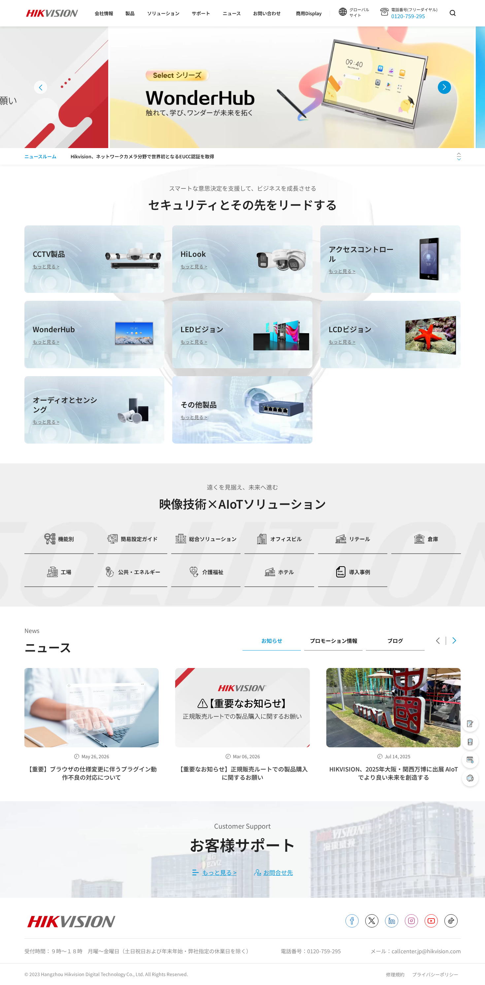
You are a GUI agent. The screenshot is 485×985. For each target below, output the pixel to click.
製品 (130, 13)
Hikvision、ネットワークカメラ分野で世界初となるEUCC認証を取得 (142, 156)
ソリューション (163, 13)
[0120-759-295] (470, 778)
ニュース (232, 13)
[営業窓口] (470, 723)
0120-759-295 (408, 16)
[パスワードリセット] (470, 760)
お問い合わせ (267, 13)
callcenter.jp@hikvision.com (426, 951)
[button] (40, 87)
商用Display (309, 13)
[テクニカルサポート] (470, 741)
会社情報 (104, 13)
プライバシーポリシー (435, 974)
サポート (201, 13)
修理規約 (395, 974)
